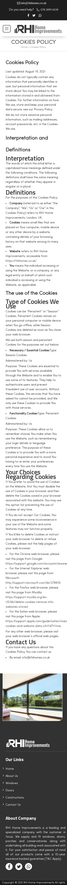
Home (24, 47)
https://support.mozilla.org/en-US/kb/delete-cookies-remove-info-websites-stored (30, 602)
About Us (12, 776)
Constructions (15, 797)
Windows (12, 783)
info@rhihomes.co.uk (33, 3)
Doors (10, 790)
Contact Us (13, 804)
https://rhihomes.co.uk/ (21, 261)
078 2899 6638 (49, 9)
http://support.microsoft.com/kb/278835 (33, 583)
